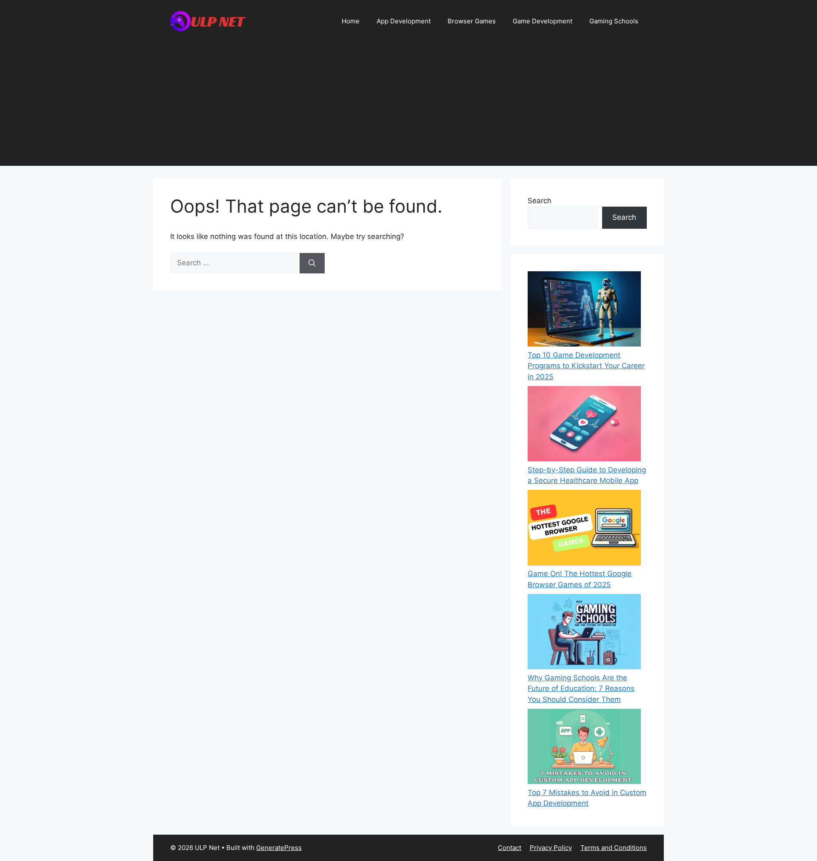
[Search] (312, 263)
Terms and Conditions (613, 848)
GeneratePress (279, 848)
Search (539, 200)
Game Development (542, 21)
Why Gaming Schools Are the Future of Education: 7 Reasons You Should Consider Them (581, 688)
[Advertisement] (408, 106)
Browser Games (472, 21)
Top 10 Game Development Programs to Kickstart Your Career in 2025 (586, 366)
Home (351, 21)
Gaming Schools (613, 21)
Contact (509, 848)
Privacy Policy (551, 848)
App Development (404, 21)
